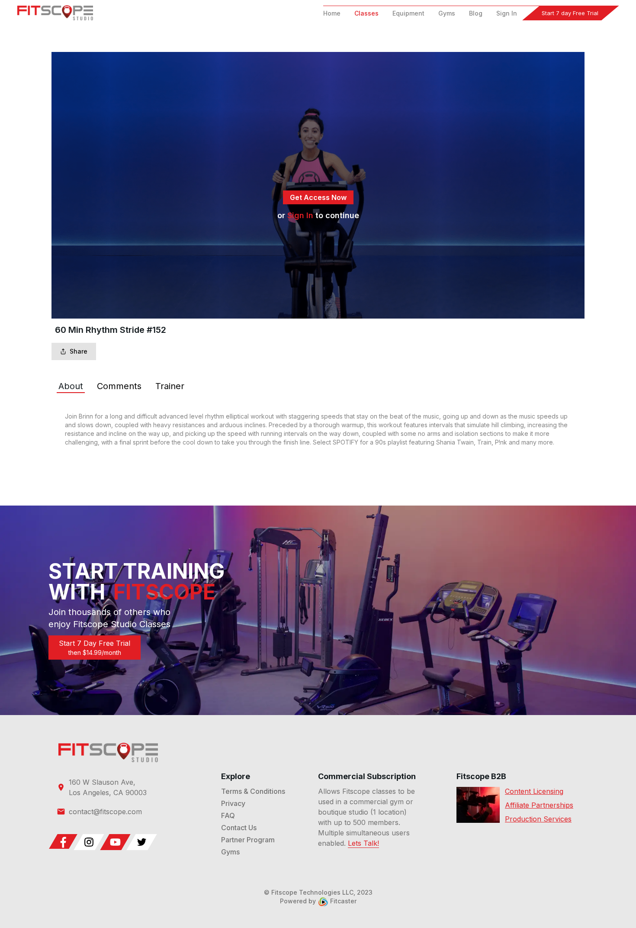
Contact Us (239, 827)
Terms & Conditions (253, 791)
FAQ (228, 815)
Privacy (233, 803)
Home (331, 13)
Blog (475, 13)
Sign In (506, 13)
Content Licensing (534, 791)
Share (78, 351)
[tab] (70, 386)
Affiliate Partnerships (539, 805)
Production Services (538, 819)
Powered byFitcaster (318, 901)
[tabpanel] (318, 429)
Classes (366, 13)
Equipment (408, 13)
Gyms (446, 13)
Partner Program (248, 839)
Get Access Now (318, 197)
